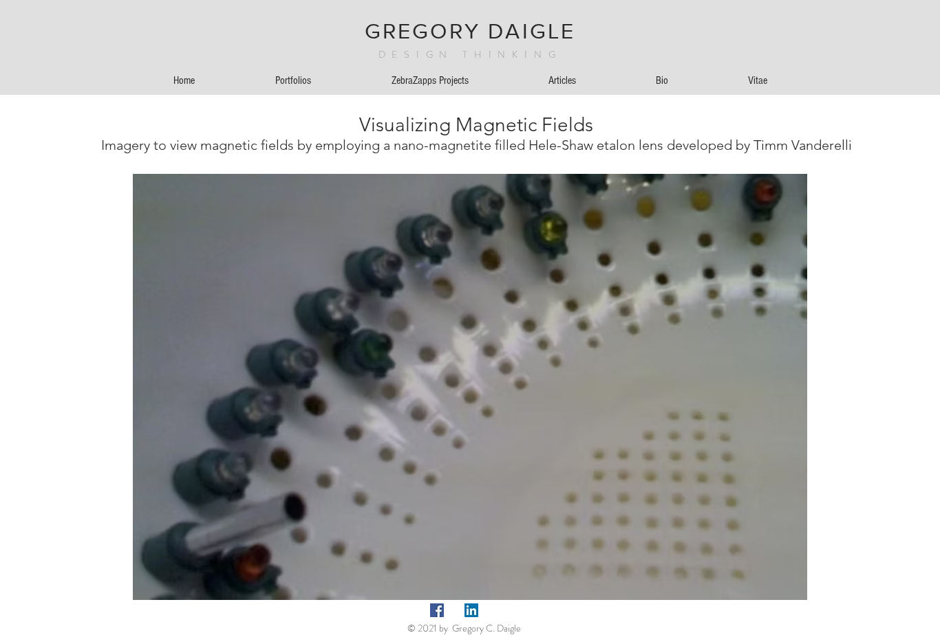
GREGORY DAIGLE (470, 31)
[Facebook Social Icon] (437, 610)
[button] (885, 39)
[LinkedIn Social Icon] (471, 610)
